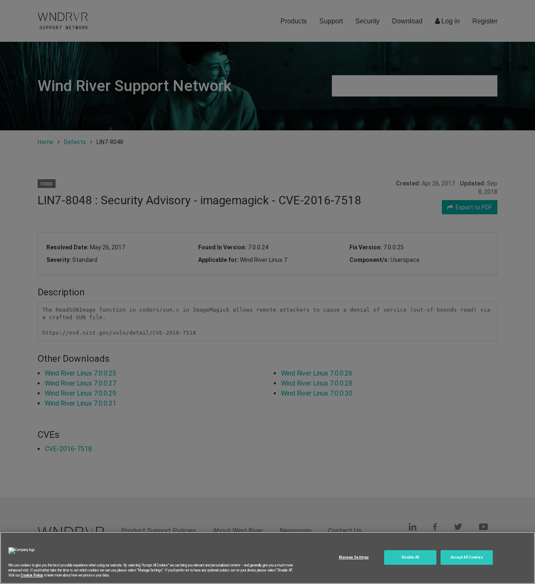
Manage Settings (354, 557)
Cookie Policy (31, 575)
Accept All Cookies (467, 557)
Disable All (410, 557)
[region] (267, 558)
